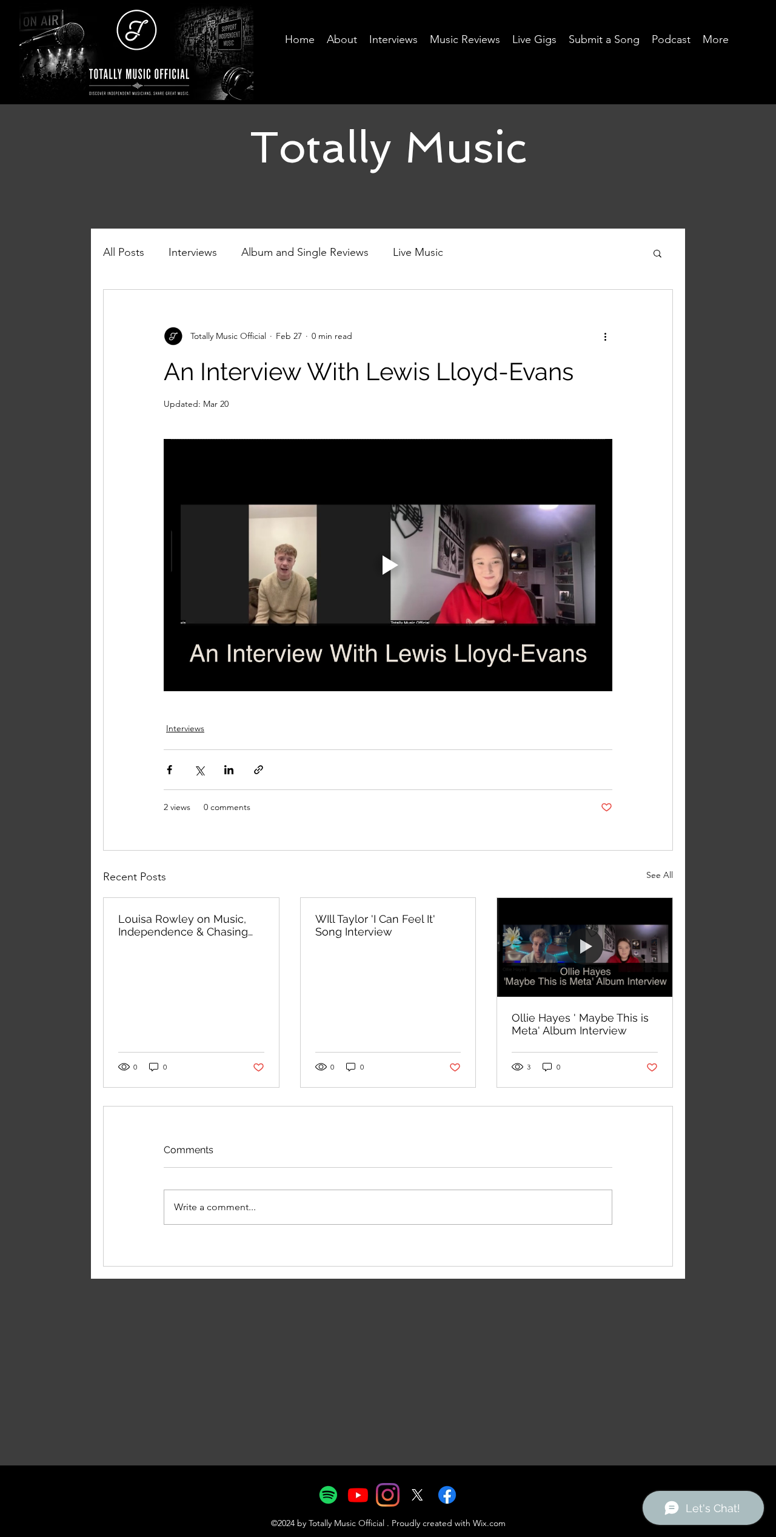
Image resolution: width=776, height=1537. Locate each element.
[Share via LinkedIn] (229, 769)
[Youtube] (358, 1495)
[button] (657, 253)
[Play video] (388, 565)
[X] (417, 1495)
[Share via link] (258, 769)
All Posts (123, 252)
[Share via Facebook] (169, 769)
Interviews (193, 252)
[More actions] (605, 336)
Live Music (418, 252)
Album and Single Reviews (305, 252)
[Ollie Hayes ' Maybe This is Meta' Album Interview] (584, 947)
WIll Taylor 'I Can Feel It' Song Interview (375, 925)
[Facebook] (447, 1495)
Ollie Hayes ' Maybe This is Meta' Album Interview (580, 1024)
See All (659, 874)
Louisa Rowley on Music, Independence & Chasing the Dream (183, 925)
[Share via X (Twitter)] (199, 769)
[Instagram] (388, 1495)
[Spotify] (328, 1495)
